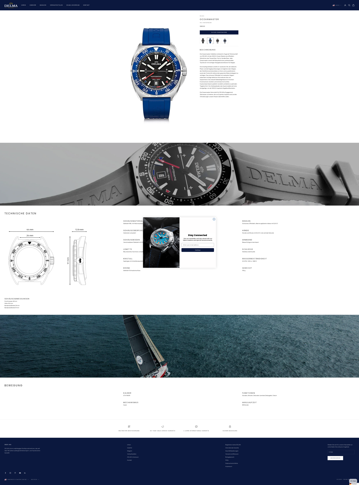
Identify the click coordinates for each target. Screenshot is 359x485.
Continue (197, 250)
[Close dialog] (214, 219)
